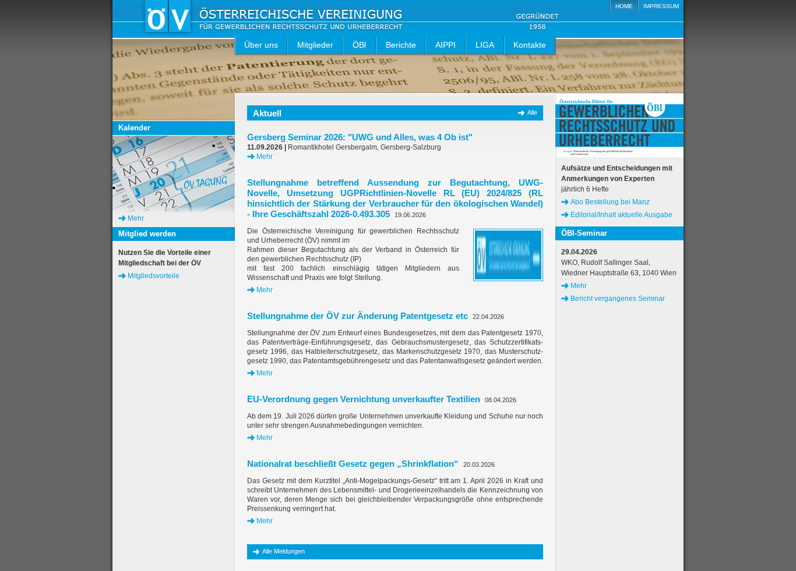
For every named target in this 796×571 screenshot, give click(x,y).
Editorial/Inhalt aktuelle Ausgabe (621, 215)
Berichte (401, 44)
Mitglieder (315, 44)
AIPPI (445, 44)
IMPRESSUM (661, 6)
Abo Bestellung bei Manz (610, 202)
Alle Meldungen (283, 551)
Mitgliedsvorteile (153, 276)
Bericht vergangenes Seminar (617, 299)
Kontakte (529, 44)
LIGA (485, 44)
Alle (532, 112)
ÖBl (359, 44)
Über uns (261, 44)
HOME (624, 6)
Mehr (264, 156)
